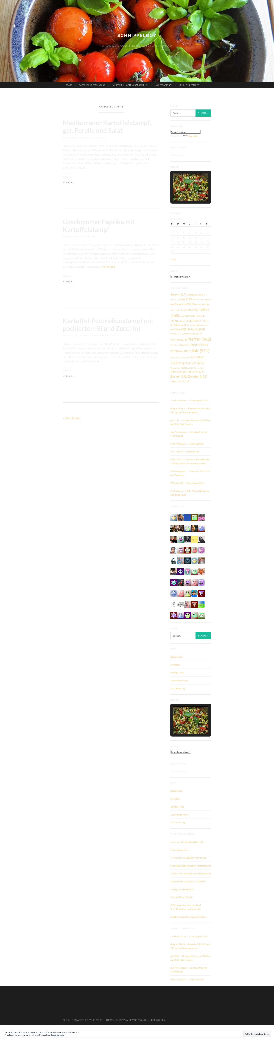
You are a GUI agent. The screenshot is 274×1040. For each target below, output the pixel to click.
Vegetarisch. (177, 368)
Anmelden (175, 664)
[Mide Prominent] (180, 582)
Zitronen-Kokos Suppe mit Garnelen (188, 881)
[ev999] (194, 582)
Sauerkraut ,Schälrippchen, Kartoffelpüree (190, 865)
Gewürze (184, 304)
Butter (178, 294)
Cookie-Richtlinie (57, 1035)
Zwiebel (197, 376)
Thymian (185, 358)
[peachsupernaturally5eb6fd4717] (173, 615)
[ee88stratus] (173, 582)
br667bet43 (176, 459)
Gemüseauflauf (196, 443)
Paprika (197, 329)
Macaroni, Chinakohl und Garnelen (187, 841)
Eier (186, 299)
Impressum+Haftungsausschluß (130, 85)
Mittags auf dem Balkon (182, 889)
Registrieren (176, 656)
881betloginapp (178, 471)
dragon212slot (177, 408)
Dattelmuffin (192, 451)
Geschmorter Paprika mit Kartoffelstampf (99, 225)
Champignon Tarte (198, 400)
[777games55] (194, 615)
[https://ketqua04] (201, 582)
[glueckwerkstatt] (187, 615)
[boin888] (194, 560)
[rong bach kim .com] (180, 593)
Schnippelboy (137, 35)
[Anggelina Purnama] (180, 571)
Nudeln (195, 325)
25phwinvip (176, 490)
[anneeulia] (194, 528)
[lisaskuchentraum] (187, 604)
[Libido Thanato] (187, 528)
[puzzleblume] (180, 560)
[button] (184, 192)
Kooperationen (164, 85)
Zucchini (196, 371)
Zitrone (199, 368)
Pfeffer (199, 338)
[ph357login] (187, 593)
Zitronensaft (179, 371)
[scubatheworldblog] (173, 604)
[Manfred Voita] (173, 560)
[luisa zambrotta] (187, 539)
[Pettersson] (194, 593)
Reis (195, 344)
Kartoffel (187, 310)
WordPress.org (177, 688)
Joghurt (175, 310)
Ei (177, 299)
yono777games (178, 443)
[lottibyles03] (187, 549)
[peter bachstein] (173, 528)
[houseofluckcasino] (180, 539)
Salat (184, 351)
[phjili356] (194, 571)
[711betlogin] (187, 582)
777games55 (176, 483)
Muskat (182, 325)
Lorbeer (183, 321)
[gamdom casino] (180, 549)
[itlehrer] (180, 528)
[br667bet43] (194, 517)
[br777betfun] (173, 517)
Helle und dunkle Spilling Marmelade (188, 857)
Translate (192, 135)
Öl (185, 381)
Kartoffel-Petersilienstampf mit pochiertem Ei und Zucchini (108, 324)
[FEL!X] (201, 560)
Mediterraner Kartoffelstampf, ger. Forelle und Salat (107, 126)
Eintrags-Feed (177, 672)
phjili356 (174, 420)
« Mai (173, 259)
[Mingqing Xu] (201, 571)
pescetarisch (192, 333)
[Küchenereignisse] (194, 539)
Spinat (174, 358)
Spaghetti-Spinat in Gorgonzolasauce (188, 916)
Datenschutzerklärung (92, 85)
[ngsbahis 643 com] (201, 615)
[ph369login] (194, 604)
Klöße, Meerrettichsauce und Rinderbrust (190, 873)
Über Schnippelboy (189, 85)
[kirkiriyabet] (187, 571)
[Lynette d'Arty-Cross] (187, 517)
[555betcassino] (201, 528)
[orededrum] (180, 604)
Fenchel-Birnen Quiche (181, 897)
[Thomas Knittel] (173, 571)
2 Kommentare (88, 236)
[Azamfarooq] (173, 549)
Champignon (195, 294)
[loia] (173, 539)
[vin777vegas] (180, 615)
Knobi (186, 316)
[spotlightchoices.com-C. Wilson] (201, 604)
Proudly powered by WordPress (82, 1020)
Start (69, 85)
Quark (174, 345)
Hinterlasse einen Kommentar (100, 335)
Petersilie (178, 339)
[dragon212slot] (201, 549)
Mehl (196, 320)
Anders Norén (156, 1020)
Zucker (179, 376)
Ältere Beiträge (72, 418)
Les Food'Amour (178, 400)
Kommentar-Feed (179, 680)
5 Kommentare (97, 137)
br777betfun (176, 451)
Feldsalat (198, 299)
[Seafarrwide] (180, 517)
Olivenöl (182, 329)
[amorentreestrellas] (201, 539)
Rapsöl (184, 345)
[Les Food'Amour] (201, 517)
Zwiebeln (176, 381)
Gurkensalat (201, 304)
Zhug (189, 368)
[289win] (173, 593)
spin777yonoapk (178, 431)
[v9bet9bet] (201, 593)
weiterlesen (108, 266)
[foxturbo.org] (187, 560)
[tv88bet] (194, 549)
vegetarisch (191, 363)
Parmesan (176, 334)
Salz (200, 350)
